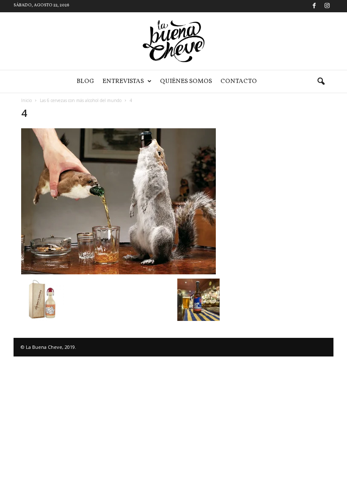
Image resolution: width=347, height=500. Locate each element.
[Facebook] (314, 6)
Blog (85, 81)
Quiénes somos (186, 81)
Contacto (238, 81)
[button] (320, 81)
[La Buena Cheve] (173, 41)
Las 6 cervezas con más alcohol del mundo (80, 100)
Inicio (26, 100)
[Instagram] (327, 6)
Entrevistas (123, 81)
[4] (120, 201)
